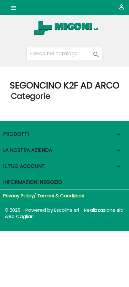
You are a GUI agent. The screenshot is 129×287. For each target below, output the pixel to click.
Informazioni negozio (32, 182)
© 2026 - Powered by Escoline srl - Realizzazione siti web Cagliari (64, 213)
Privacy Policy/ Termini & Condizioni (43, 195)
